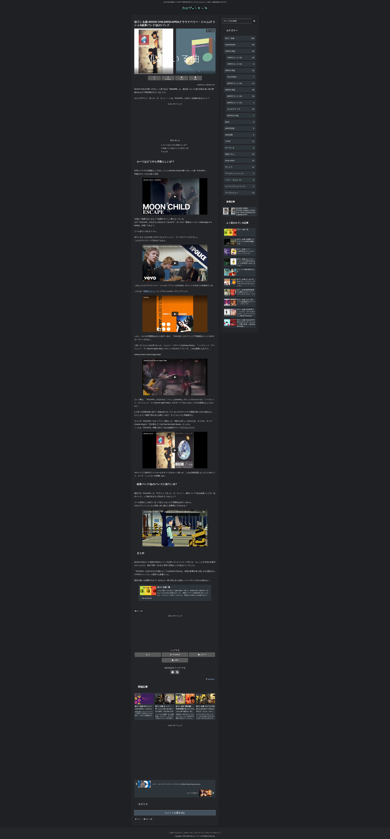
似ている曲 (139, 611)
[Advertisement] (175, 120)
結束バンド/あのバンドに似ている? (176, 148)
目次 (172, 140)
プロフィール (188, 833)
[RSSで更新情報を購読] (177, 672)
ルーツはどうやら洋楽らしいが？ (175, 145)
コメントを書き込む (175, 812)
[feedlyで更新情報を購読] (173, 672)
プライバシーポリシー (212, 833)
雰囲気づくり (148, 291)
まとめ (165, 151)
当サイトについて (176, 833)
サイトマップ (199, 833)
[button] (254, 21)
